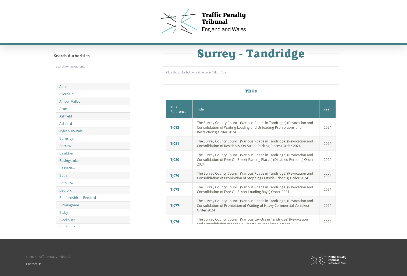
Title (200, 109)
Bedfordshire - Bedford (77, 197)
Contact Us (33, 264)
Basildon (66, 153)
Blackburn (67, 220)
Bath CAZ (66, 183)
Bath (63, 175)
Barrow (65, 146)
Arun (63, 108)
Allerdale (66, 94)
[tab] (251, 91)
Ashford (65, 123)
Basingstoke (69, 160)
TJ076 (174, 221)
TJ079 (174, 175)
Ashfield (65, 116)
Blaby (63, 212)
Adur (63, 86)
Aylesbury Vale (71, 131)
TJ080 (174, 159)
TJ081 (174, 143)
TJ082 (174, 127)
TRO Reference (178, 109)
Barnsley (66, 138)
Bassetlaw (67, 168)
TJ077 (174, 205)
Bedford (65, 190)
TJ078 (174, 189)
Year (327, 109)
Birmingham (69, 205)
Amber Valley (69, 101)
